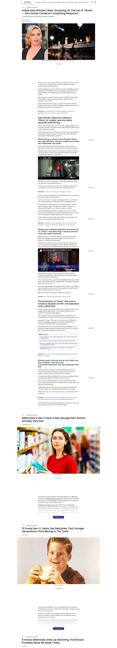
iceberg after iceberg (53, 313)
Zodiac (39, 2)
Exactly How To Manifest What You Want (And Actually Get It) (57, 340)
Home (23, 7)
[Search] (92, 2)
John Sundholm (25, 19)
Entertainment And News (32, 7)
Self (48, 2)
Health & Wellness (69, 2)
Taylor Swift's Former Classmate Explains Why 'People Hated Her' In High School (58, 337)
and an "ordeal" (70, 126)
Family (51, 2)
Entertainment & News (59, 2)
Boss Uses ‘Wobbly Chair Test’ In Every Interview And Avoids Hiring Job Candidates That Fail (59, 344)
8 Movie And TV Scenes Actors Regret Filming (57, 192)
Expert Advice (85, 2)
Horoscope (44, 2)
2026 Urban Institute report (47, 505)
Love (36, 2)
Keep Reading (58, 517)
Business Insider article (53, 498)
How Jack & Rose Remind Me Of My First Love (57, 296)
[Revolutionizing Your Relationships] (27, 2)
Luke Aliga (24, 646)
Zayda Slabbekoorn (26, 424)
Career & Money (77, 2)
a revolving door (49, 322)
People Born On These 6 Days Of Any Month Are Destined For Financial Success (57, 348)
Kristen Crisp (25, 535)
